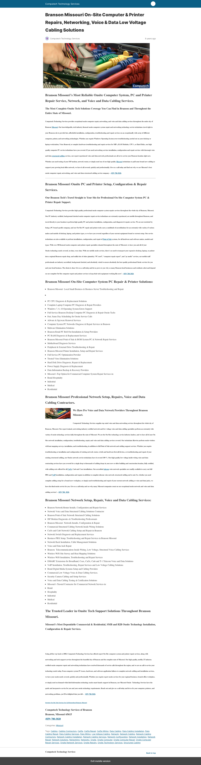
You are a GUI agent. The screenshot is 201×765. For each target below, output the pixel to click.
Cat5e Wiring (103, 731)
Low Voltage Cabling (101, 734)
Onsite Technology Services (110, 742)
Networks (85, 740)
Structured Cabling (132, 742)
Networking (74, 740)
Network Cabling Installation (69, 737)
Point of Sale (107, 239)
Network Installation (138, 737)
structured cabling (58, 156)
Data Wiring (85, 734)
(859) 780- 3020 (63, 492)
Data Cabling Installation (133, 731)
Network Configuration (117, 737)
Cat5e (70, 469)
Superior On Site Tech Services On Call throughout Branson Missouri (66, 703)
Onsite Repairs (90, 742)
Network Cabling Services (94, 737)
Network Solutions (60, 740)
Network (115, 734)
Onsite (93, 740)
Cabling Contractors (68, 731)
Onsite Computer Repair (124, 740)
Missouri (55, 127)
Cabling (54, 731)
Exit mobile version (100, 761)
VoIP (54, 475)
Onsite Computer (104, 740)
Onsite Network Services (71, 742)
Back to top (151, 753)
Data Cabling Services (69, 734)
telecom (106, 469)
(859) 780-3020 (116, 173)
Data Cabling (115, 731)
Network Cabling (127, 734)
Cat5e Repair (90, 731)
